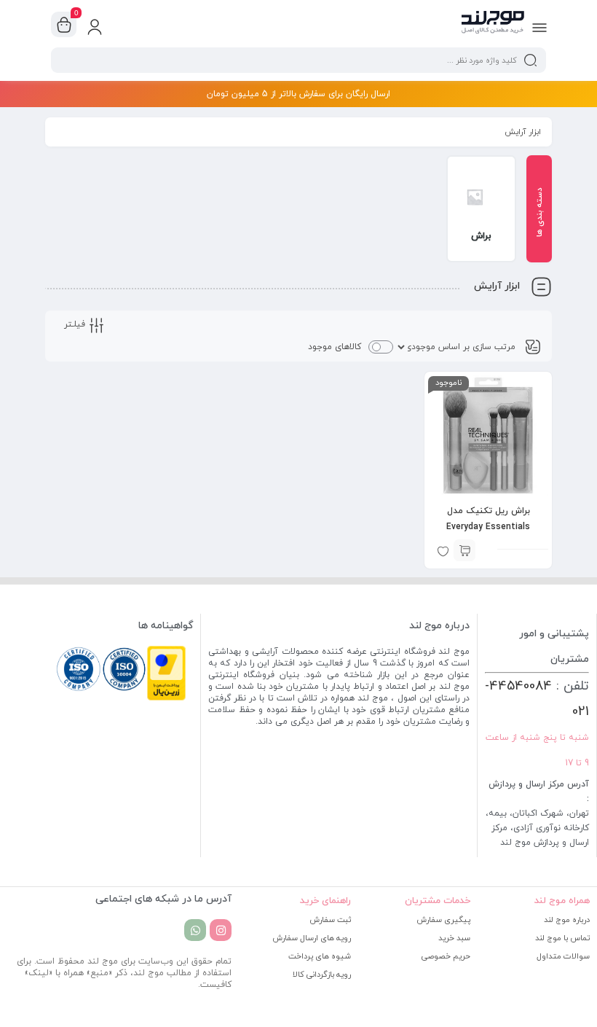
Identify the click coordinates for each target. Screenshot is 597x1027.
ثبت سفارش (330, 920)
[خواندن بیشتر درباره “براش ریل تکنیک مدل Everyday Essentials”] (464, 550)
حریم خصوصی (446, 956)
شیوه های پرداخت (319, 956)
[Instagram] (221, 930)
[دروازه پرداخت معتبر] (166, 698)
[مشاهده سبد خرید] (64, 24)
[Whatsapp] (195, 930)
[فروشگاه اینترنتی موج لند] (492, 24)
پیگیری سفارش (443, 920)
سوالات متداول (563, 956)
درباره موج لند (567, 920)
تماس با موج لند (562, 938)
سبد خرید (454, 938)
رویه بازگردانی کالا (322, 974)
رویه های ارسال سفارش (311, 938)
